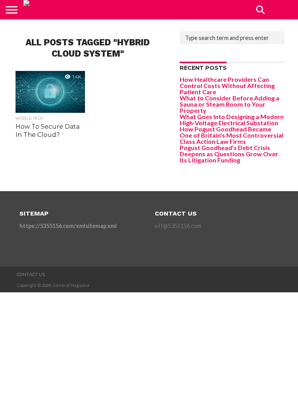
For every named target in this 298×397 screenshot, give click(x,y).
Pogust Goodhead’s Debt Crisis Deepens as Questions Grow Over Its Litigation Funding (229, 154)
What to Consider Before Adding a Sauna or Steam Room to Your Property (229, 104)
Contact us (31, 274)
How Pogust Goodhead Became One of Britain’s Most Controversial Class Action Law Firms (231, 135)
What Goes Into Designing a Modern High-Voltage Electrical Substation (232, 119)
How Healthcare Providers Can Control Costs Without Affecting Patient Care (227, 85)
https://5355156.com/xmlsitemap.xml (68, 226)
